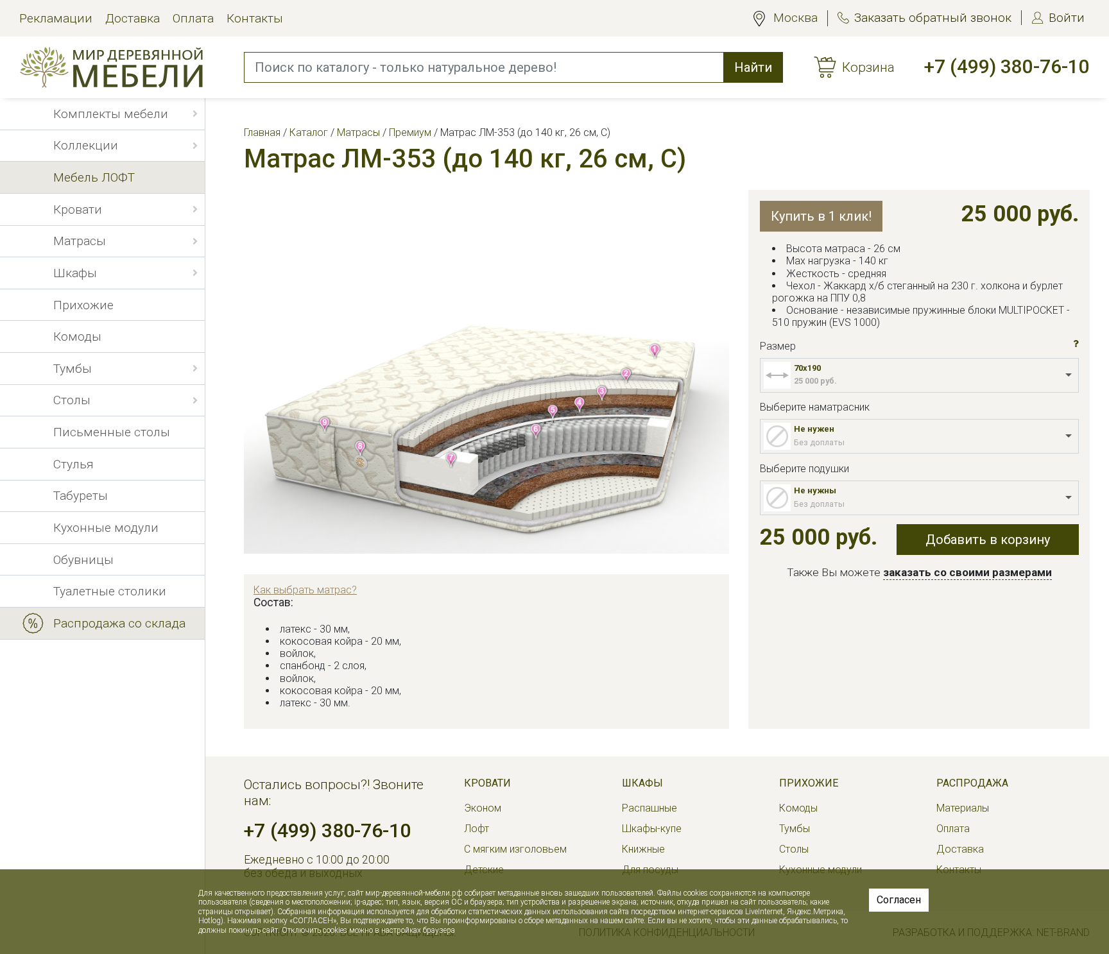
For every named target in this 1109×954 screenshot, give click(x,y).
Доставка (132, 18)
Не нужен (814, 429)
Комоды (798, 808)
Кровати (487, 783)
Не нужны (815, 490)
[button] (1076, 344)
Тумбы (794, 828)
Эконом (482, 808)
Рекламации (55, 18)
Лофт (476, 828)
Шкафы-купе (652, 828)
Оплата (193, 18)
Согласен (899, 900)
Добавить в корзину (987, 539)
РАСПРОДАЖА (972, 783)
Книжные (643, 849)
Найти (753, 67)
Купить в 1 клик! (821, 216)
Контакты (255, 18)
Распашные (649, 808)
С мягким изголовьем (515, 849)
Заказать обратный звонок (932, 17)
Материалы (962, 808)
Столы (794, 849)
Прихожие (808, 783)
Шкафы (642, 783)
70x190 (807, 368)
